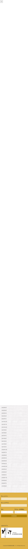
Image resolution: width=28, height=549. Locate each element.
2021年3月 (4, 446)
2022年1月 (4, 418)
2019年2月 (4, 472)
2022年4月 (4, 410)
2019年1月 (4, 474)
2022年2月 (4, 416)
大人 (2, 509)
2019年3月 (4, 469)
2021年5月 (4, 441)
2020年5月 (4, 458)
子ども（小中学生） (20, 509)
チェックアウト (5, 502)
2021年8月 (4, 432)
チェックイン (4, 496)
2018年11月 (4, 477)
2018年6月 (4, 486)
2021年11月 (4, 424)
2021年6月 (4, 438)
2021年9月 (4, 430)
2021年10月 (4, 427)
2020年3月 (4, 463)
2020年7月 (4, 452)
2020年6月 (4, 455)
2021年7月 (4, 435)
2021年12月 (4, 421)
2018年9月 (4, 480)
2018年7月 (4, 483)
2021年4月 (4, 444)
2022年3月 (4, 413)
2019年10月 (4, 466)
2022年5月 (4, 407)
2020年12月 (4, 449)
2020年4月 (4, 460)
